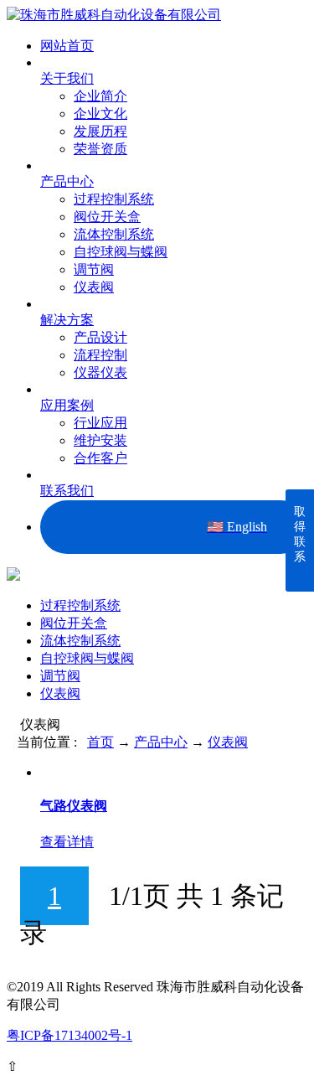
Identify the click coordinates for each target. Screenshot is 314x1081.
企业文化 (100, 113)
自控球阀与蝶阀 (120, 252)
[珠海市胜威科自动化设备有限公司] (114, 15)
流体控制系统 (114, 234)
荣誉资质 (100, 149)
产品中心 (161, 742)
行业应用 (100, 423)
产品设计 (100, 337)
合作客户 (100, 458)
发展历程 (100, 131)
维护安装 (100, 440)
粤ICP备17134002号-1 (69, 1035)
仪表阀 (94, 287)
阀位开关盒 (107, 216)
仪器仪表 (100, 372)
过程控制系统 (114, 199)
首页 (100, 742)
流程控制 (100, 355)
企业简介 (100, 96)
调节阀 (94, 269)
